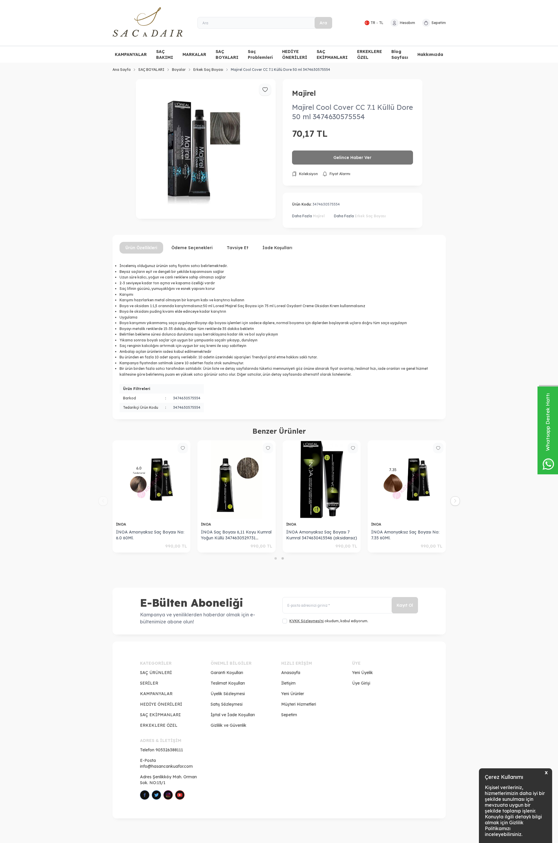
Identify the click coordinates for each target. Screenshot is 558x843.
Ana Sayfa (121, 69)
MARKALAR (194, 54)
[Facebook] (144, 795)
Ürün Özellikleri (141, 247)
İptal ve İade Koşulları (233, 714)
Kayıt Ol (405, 605)
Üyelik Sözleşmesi (228, 693)
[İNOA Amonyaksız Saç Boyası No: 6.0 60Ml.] (147, 479)
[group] (206, 149)
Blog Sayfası (399, 54)
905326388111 (169, 750)
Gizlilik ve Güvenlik (228, 725)
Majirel (304, 93)
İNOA (117, 524)
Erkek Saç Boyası (208, 69)
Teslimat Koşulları (228, 683)
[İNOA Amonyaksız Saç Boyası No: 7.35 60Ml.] (402, 479)
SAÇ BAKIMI (164, 54)
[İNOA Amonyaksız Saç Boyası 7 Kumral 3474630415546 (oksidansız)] (317, 479)
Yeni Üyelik (362, 672)
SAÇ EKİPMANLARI (332, 54)
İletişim (288, 683)
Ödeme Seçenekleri (192, 247)
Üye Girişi (361, 683)
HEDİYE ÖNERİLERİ (294, 54)
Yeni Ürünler (292, 693)
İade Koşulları (277, 247)
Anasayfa (290, 672)
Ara (323, 22)
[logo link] (147, 23)
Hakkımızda (430, 54)
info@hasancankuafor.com (166, 766)
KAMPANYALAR (131, 54)
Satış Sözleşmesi (227, 704)
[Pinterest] (180, 795)
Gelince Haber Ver (352, 157)
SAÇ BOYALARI (227, 54)
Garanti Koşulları (227, 672)
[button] (275, 558)
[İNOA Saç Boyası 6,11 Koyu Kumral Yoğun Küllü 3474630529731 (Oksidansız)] (232, 479)
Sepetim (289, 714)
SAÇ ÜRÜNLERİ (156, 672)
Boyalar (179, 69)
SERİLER (149, 683)
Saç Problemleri (260, 54)
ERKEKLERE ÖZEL (369, 54)
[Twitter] (156, 795)
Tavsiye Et (237, 247)
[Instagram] (168, 795)
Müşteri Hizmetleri (298, 704)
